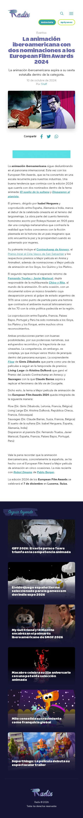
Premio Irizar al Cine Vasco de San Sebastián (36, 253)
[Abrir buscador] (62, 13)
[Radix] (19, 13)
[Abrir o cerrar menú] (71, 13)
